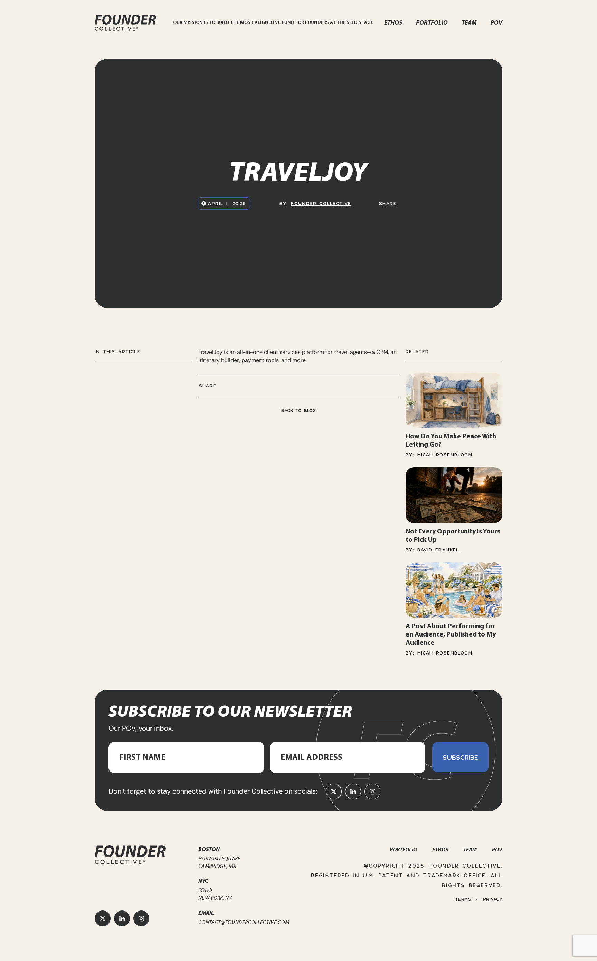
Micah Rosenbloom (444, 454)
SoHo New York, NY (215, 894)
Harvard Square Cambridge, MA (219, 862)
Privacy (492, 899)
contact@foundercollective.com (243, 922)
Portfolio (432, 22)
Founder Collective (321, 203)
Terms (463, 899)
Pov (496, 22)
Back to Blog (298, 410)
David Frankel (438, 549)
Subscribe (460, 757)
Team (469, 22)
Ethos (393, 22)
